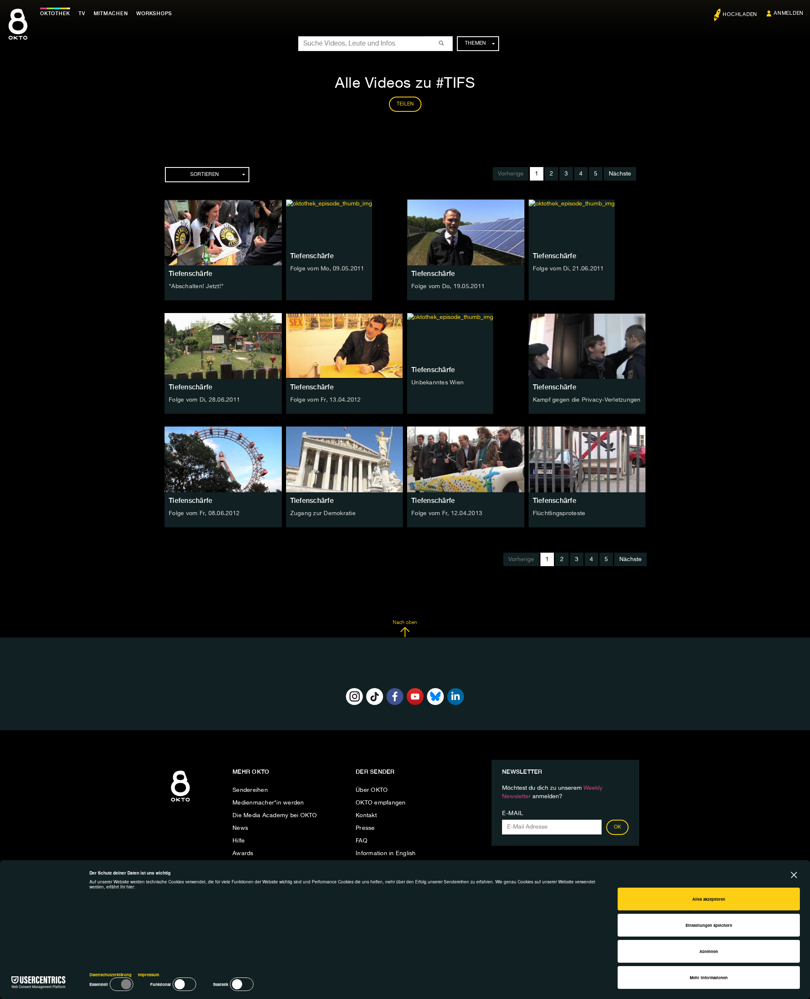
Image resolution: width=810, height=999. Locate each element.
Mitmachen (111, 13)
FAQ (361, 841)
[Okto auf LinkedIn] (455, 696)
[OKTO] (17, 31)
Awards (243, 853)
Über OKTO (372, 790)
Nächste (620, 174)
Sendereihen (250, 790)
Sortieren (204, 174)
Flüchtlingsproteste (559, 513)
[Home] (180, 802)
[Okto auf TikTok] (374, 696)
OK (617, 827)
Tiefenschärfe (190, 274)
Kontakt (366, 815)
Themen (475, 43)
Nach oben (405, 622)
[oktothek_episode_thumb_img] (223, 232)
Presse (365, 828)
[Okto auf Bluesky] (435, 696)
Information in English (386, 853)
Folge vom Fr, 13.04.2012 (325, 400)
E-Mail (513, 813)
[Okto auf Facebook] (394, 696)
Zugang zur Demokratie (323, 513)
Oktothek (55, 13)
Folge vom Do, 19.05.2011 (448, 286)
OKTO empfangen (381, 803)
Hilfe (238, 841)
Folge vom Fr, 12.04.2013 (446, 513)
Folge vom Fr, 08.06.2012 (204, 513)
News (240, 828)
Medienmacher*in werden (268, 803)
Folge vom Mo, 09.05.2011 (327, 269)
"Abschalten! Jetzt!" (196, 286)
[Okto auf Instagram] (354, 696)
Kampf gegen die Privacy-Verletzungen (587, 400)
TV (81, 13)
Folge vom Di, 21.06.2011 (568, 269)
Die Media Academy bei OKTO (274, 815)
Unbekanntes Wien (437, 383)
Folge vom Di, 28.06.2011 (204, 400)
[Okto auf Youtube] (415, 696)
